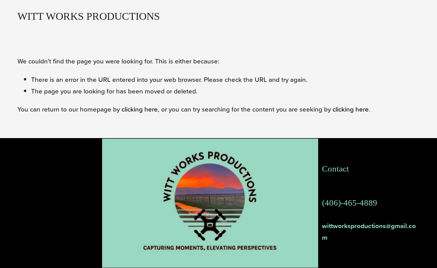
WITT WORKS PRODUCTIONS (88, 16)
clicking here (140, 109)
